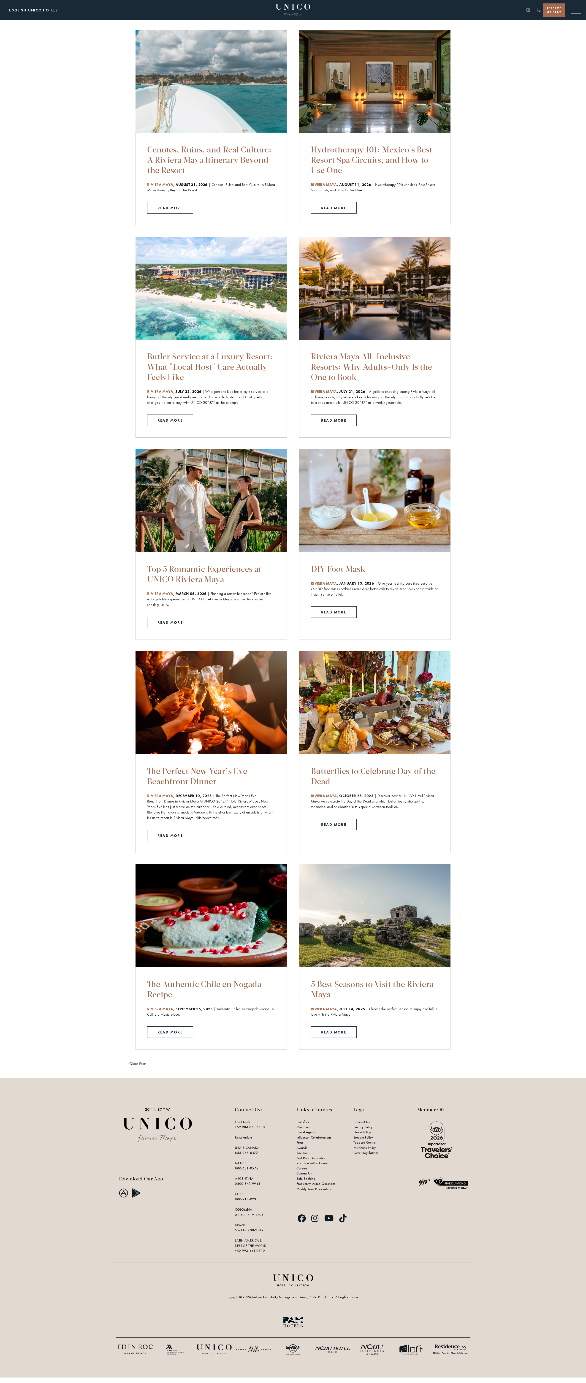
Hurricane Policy (364, 1147)
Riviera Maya (160, 184)
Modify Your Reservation (313, 1189)
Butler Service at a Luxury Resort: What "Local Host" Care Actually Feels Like (210, 366)
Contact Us (304, 1173)
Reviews (301, 1152)
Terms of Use (362, 1122)
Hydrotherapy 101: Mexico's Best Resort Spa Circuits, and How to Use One (371, 159)
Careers (301, 1168)
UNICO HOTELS (43, 10)
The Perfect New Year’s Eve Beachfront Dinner (197, 776)
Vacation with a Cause (312, 1163)
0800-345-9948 (247, 1183)
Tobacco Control (364, 1142)
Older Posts (137, 1063)
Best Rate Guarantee (310, 1158)
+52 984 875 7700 (250, 1127)
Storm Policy (362, 1132)
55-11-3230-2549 (249, 1230)
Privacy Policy (362, 1127)
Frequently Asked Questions (315, 1183)
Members (302, 1127)
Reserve (554, 10)
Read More (175, 209)
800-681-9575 (246, 1168)
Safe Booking (305, 1178)
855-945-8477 (246, 1152)
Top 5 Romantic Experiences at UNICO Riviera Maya (204, 574)
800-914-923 (245, 1199)
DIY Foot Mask (338, 569)
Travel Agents (305, 1132)
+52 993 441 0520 (250, 1250)
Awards (301, 1147)
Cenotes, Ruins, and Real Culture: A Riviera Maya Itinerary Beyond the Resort (209, 159)
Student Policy (363, 1137)
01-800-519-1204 (249, 1214)
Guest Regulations (365, 1152)
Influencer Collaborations (313, 1137)
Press (299, 1142)
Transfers (302, 1122)
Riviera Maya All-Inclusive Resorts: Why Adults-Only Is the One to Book (371, 366)
